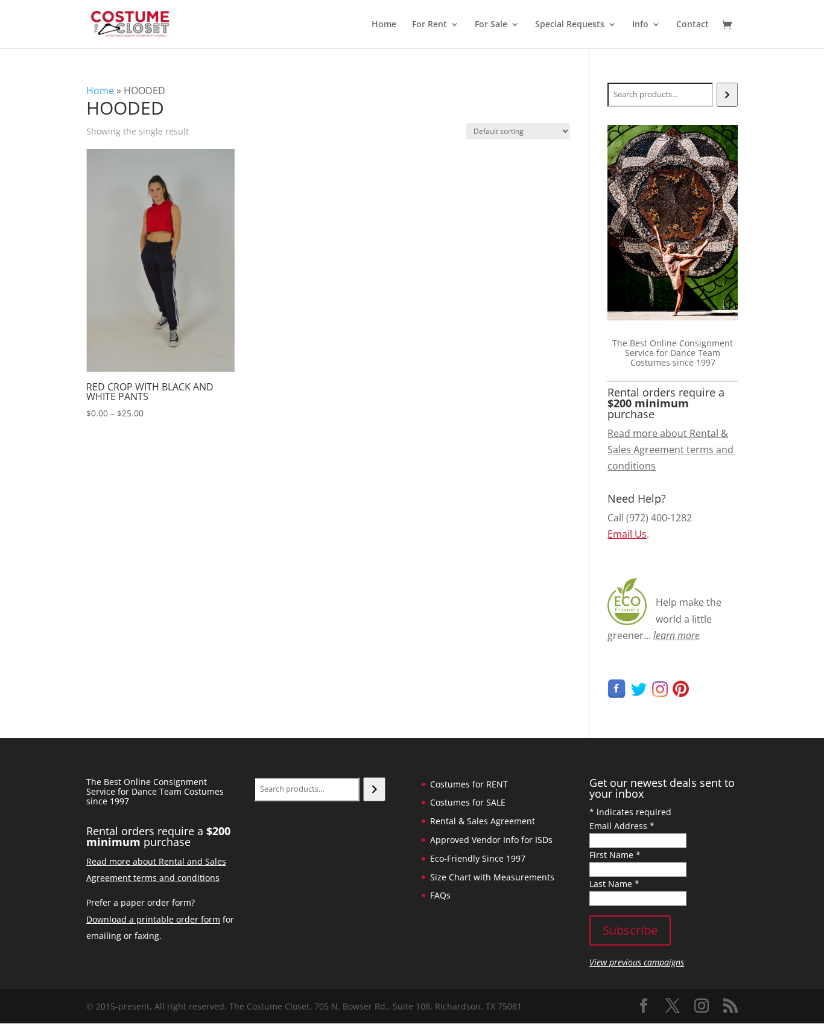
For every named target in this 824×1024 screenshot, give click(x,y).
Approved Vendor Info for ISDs (491, 839)
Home (384, 25)
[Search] (727, 95)
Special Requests (569, 25)
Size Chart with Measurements (492, 877)
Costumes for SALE (467, 802)
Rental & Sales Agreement (482, 821)
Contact (692, 25)
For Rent (429, 25)
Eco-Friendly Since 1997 (477, 858)
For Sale (491, 25)
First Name (615, 854)
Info (640, 25)
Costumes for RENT (469, 784)
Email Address (621, 826)
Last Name (614, 883)
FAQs (440, 895)
